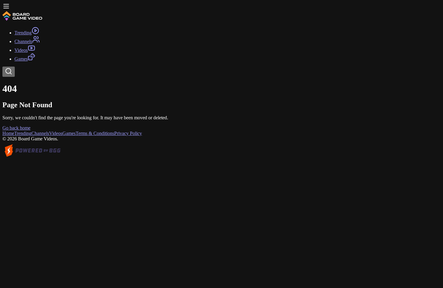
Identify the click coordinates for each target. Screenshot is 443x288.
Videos (55, 133)
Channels (40, 133)
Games (69, 133)
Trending (22, 133)
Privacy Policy (128, 133)
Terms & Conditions (95, 133)
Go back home (16, 127)
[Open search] (8, 72)
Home (8, 133)
